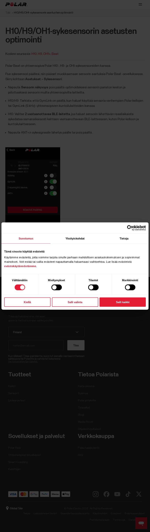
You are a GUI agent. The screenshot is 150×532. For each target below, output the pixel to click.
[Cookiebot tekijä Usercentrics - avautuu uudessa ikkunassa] (130, 228)
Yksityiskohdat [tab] (75, 238)
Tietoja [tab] (124, 238)
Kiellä (27, 302)
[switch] (56, 287)
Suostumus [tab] (26, 238)
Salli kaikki (123, 302)
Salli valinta (75, 302)
